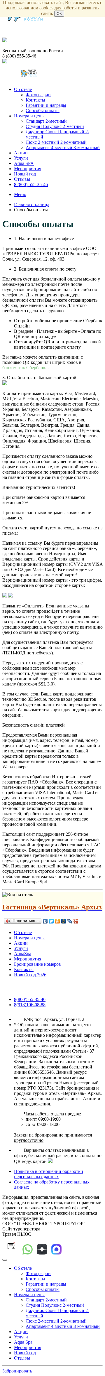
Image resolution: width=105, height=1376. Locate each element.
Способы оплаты (43, 110)
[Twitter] (51, 921)
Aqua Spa (23, 1342)
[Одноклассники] (58, 921)
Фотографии (38, 94)
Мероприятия (27, 168)
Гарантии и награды (46, 105)
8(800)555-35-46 (30, 999)
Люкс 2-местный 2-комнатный (56, 142)
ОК (59, 13)
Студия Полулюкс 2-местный (55, 126)
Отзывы (22, 179)
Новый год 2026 (30, 974)
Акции (21, 152)
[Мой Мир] (64, 921)
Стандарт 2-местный (46, 121)
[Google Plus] (76, 921)
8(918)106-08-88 (30, 1004)
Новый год (25, 173)
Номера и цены (29, 115)
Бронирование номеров (37, 964)
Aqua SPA (24, 163)
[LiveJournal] (70, 921)
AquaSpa (22, 953)
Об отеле (23, 89)
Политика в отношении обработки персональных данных (48, 1174)
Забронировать (17, 1370)
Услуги (21, 158)
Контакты (35, 99)
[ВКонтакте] (45, 921)
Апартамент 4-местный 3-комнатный (63, 147)
